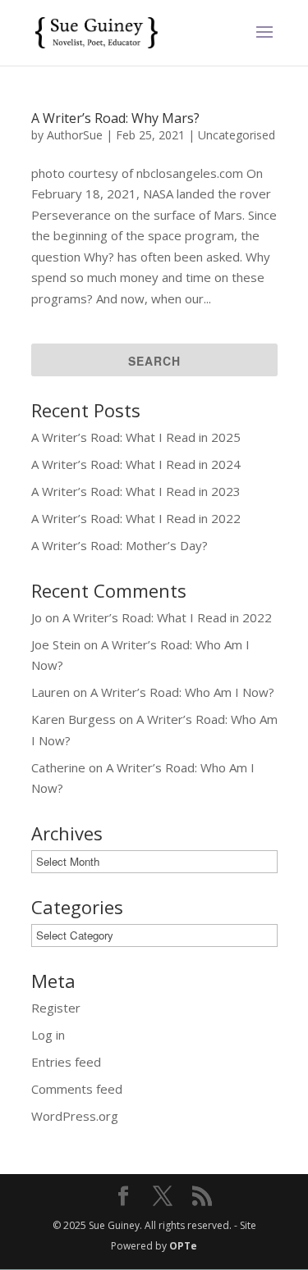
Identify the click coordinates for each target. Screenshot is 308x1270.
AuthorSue (75, 135)
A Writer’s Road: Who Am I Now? (182, 692)
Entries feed (66, 1062)
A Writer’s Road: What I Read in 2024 (136, 464)
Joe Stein (55, 644)
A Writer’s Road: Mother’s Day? (119, 545)
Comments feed (76, 1089)
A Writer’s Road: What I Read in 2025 (136, 437)
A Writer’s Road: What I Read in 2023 (136, 491)
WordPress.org (74, 1116)
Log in (48, 1034)
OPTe (183, 1246)
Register (55, 1007)
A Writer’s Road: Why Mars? (115, 118)
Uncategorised (236, 135)
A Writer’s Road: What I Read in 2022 (136, 518)
